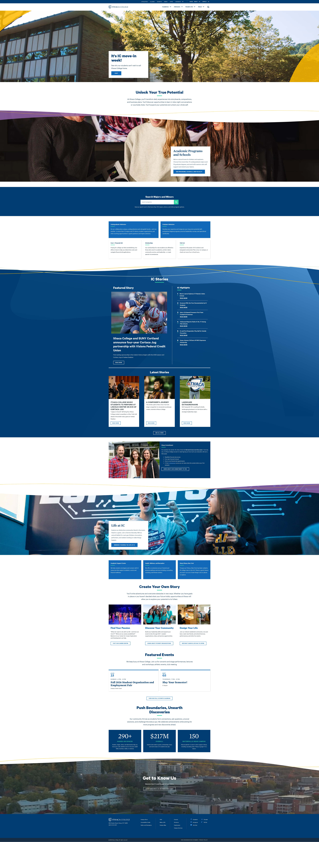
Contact (176, 819)
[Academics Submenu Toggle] (170, 6)
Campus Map (163, 825)
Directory (176, 822)
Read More (118, 362)
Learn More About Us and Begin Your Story (159, 789)
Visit (116, 73)
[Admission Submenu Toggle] (182, 6)
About (200, 7)
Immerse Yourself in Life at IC (124, 545)
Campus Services (178, 828)
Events (159, 1)
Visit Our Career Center (120, 643)
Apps (171, 1)
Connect (178, 1)
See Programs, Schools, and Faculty (189, 171)
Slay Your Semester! (174, 682)
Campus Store (144, 819)
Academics (165, 7)
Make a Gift (162, 822)
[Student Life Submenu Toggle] (194, 6)
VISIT (196, 1)
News (165, 1)
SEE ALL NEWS (159, 433)
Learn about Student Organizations (159, 643)
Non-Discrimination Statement (189, 840)
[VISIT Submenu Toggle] (199, 1)
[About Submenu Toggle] (203, 6)
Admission (177, 7)
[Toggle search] (208, 7)
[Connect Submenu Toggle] (183, 1)
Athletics (144, 1)
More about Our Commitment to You (175, 469)
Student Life (189, 7)
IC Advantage (171, 463)
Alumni (152, 1)
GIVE (191, 1)
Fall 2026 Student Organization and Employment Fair (132, 684)
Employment (177, 825)
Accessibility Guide (145, 822)
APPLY (205, 1)
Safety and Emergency (146, 825)
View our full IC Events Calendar (159, 698)
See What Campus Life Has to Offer (193, 643)
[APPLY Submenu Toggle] (208, 1)
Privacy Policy (203, 840)
